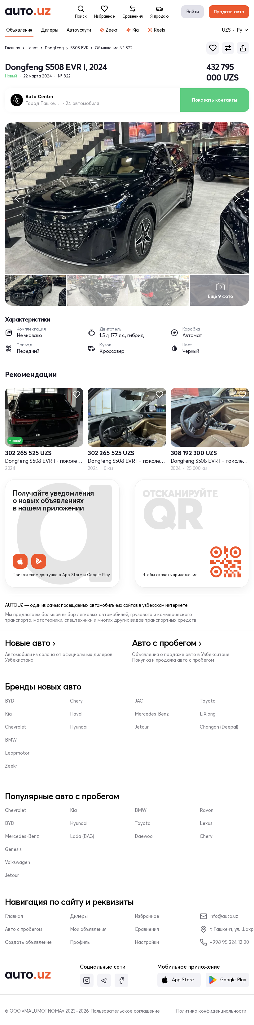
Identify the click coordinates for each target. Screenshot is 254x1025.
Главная (12, 48)
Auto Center (39, 96)
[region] (127, 198)
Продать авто (229, 12)
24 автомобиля (82, 103)
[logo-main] (27, 11)
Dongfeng (54, 48)
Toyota (208, 701)
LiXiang (208, 714)
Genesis (13, 849)
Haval (76, 714)
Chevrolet (15, 727)
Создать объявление (28, 942)
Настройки (147, 942)
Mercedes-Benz (152, 714)
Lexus (206, 823)
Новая (32, 48)
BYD (9, 701)
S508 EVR (79, 48)
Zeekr (11, 766)
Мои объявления (88, 929)
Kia (8, 714)
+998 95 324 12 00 (229, 942)
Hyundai (78, 727)
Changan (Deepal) (219, 727)
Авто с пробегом (23, 929)
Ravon (206, 810)
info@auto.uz (224, 916)
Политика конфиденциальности (211, 1011)
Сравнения (147, 929)
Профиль (80, 942)
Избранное (147, 916)
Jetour (142, 727)
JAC (139, 701)
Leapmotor (17, 753)
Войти (192, 12)
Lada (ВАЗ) (82, 836)
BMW (11, 740)
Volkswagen (17, 862)
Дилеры (79, 916)
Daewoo (144, 836)
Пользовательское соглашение (125, 1011)
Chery (76, 701)
